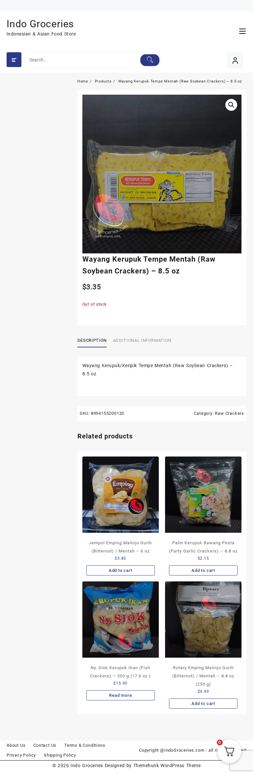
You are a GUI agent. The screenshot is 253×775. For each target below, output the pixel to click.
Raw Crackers (229, 413)
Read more (120, 695)
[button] (231, 105)
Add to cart (120, 570)
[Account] (235, 60)
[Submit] (149, 60)
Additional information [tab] (142, 340)
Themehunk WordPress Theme (167, 765)
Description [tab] (92, 340)
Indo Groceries (40, 24)
